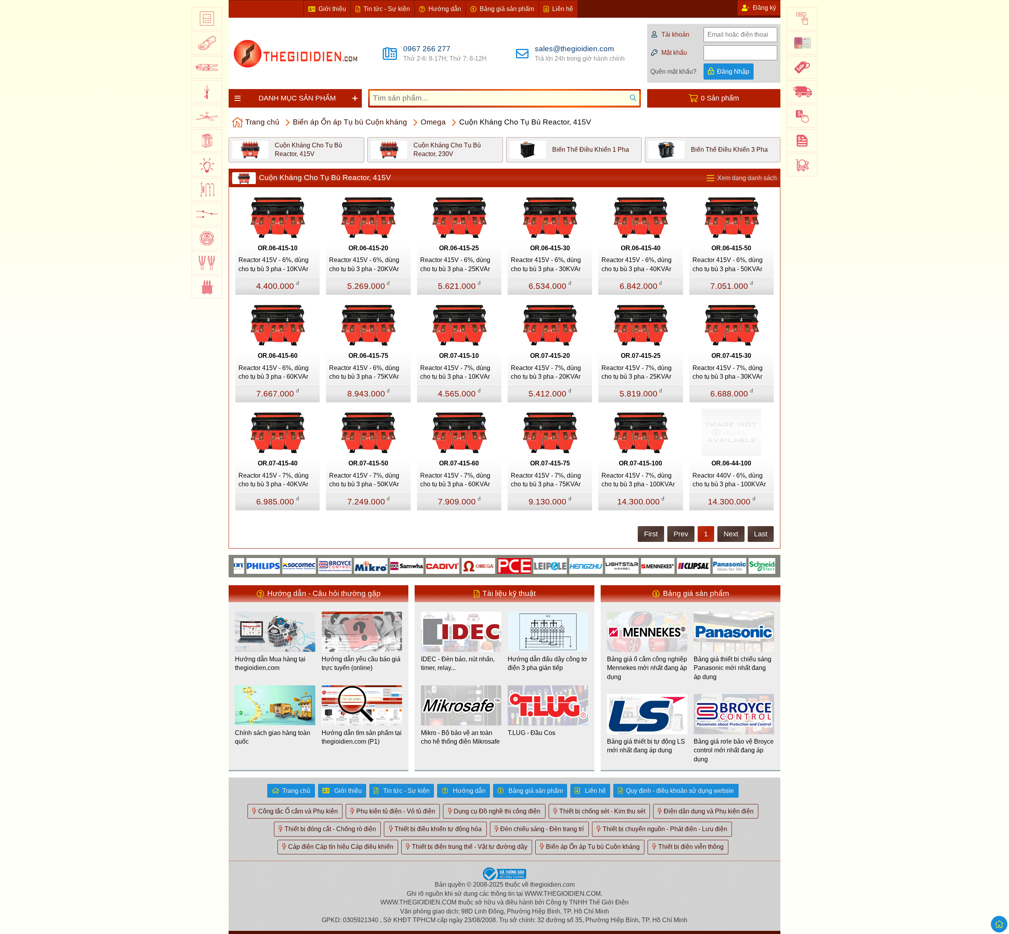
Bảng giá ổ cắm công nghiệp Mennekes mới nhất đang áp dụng (647, 668)
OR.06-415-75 (368, 355)
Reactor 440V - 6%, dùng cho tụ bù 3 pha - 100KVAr (729, 479)
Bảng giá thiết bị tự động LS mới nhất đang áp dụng (646, 746)
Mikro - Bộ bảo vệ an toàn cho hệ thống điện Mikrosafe (460, 737)
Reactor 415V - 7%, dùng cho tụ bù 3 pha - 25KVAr (636, 372)
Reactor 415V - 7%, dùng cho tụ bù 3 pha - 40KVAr (273, 479)
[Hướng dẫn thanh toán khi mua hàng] (802, 116)
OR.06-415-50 (731, 248)
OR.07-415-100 (640, 463)
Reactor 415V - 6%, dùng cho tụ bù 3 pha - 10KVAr (273, 264)
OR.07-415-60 (459, 463)
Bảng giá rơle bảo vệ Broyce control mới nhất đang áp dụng (734, 750)
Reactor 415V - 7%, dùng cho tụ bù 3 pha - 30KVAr (728, 372)
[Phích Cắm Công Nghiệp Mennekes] (638, 565)
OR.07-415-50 (368, 463)
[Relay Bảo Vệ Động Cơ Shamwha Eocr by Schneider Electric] (387, 565)
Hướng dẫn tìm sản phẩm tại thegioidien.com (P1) (362, 737)
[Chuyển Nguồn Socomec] (279, 565)
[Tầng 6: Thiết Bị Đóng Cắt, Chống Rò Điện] (207, 140)
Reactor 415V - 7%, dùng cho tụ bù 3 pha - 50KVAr (364, 479)
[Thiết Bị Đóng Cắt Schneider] (746, 565)
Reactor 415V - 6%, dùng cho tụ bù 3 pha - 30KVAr (546, 264)
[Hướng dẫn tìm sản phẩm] (802, 165)
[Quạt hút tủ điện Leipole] (530, 565)
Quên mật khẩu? (673, 71)
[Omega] (459, 565)
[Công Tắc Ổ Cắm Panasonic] (710, 565)
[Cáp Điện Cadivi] (423, 565)
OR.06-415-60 (278, 355)
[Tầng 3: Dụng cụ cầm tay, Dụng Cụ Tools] (207, 67)
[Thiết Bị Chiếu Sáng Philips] (244, 565)
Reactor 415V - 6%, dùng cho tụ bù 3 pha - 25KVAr (455, 264)
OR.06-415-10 (278, 248)
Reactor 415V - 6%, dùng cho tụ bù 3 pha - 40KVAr (636, 264)
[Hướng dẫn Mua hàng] (802, 18)
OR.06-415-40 (641, 248)
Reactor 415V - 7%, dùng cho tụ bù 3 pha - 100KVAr (638, 479)
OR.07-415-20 (550, 355)
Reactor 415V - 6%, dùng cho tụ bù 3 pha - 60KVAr (273, 372)
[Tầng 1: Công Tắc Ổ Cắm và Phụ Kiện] (207, 18)
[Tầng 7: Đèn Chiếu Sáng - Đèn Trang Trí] (207, 165)
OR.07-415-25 (641, 355)
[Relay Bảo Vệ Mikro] (351, 565)
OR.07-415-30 (731, 355)
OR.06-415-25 (459, 248)
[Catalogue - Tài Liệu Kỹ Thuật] (802, 43)
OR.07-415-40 (278, 463)
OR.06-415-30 (550, 248)
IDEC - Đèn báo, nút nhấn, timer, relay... (458, 663)
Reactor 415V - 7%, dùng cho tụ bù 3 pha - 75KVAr (546, 479)
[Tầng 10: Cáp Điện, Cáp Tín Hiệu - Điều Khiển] (207, 238)
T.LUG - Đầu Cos (531, 732)
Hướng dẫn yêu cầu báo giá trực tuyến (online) (361, 663)
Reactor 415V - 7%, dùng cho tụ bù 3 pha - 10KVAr (455, 372)
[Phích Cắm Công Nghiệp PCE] (495, 565)
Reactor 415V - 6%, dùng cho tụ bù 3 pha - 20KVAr (364, 264)
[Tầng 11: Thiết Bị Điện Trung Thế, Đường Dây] (207, 262)
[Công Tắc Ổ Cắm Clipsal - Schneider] (674, 565)
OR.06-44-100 (731, 463)
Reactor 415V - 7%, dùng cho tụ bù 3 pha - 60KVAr (455, 479)
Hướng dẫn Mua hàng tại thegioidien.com (270, 663)
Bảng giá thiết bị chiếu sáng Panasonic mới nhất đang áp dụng (732, 668)
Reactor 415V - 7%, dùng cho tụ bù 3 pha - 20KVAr (546, 372)
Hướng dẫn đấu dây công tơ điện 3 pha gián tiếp (547, 663)
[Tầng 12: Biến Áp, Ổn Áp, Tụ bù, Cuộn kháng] (207, 287)
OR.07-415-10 (459, 355)
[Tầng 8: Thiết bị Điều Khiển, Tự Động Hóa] (207, 189)
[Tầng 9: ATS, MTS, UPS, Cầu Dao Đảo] (207, 214)
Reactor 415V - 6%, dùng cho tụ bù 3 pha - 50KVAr (728, 264)
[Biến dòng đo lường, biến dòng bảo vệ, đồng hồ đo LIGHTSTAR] (602, 565)
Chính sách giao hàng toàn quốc (272, 737)
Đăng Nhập (733, 71)
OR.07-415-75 (550, 463)
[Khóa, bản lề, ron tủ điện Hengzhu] (566, 565)
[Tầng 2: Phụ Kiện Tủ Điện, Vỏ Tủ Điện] (207, 43)
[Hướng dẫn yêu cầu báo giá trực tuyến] (802, 140)
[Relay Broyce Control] (315, 565)
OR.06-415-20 (368, 248)
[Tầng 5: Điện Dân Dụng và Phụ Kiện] (207, 116)
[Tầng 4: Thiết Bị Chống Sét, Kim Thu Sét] (207, 91)
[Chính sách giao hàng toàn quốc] (802, 91)
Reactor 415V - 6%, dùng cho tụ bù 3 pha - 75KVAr (364, 372)
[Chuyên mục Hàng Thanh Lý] (802, 67)
